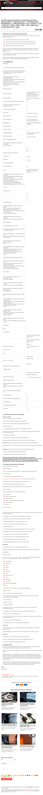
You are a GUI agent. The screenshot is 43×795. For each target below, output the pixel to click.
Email (15, 759)
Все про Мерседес (27, 2)
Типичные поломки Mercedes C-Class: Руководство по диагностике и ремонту (9, 747)
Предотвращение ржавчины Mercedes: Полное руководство (27, 746)
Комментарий (4, 763)
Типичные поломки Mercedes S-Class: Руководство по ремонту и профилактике (27, 704)
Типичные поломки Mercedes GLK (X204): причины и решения (9, 725)
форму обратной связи (12, 791)
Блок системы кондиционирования (12, 557)
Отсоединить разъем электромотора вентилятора (13, 478)
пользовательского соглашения (26, 790)
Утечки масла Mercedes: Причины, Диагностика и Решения (7, 704)
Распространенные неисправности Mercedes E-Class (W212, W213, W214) (28, 725)
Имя (2, 759)
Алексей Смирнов (5, 674)
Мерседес (17, 29)
